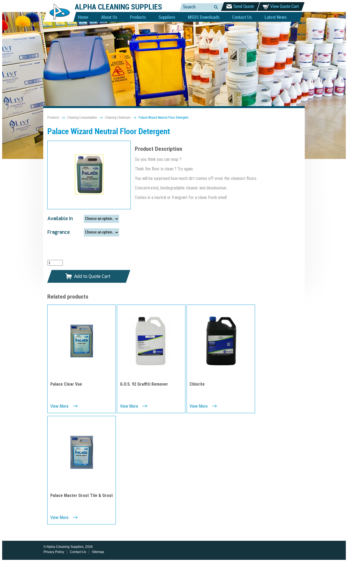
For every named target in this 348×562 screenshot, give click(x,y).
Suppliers (167, 17)
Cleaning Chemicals (117, 117)
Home (83, 17)
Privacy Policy (54, 552)
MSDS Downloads (203, 17)
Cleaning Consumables (82, 117)
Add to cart (89, 277)
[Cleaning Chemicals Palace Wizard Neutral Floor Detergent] (89, 175)
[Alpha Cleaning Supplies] (58, 21)
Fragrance (58, 232)
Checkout (240, 6)
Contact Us (242, 17)
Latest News (276, 17)
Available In (60, 218)
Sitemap (98, 552)
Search (216, 7)
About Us (109, 17)
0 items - (280, 6)
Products (138, 17)
